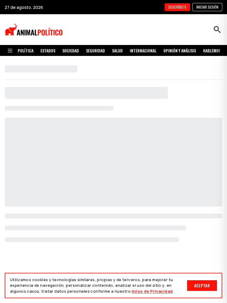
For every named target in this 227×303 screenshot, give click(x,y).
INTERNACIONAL (143, 50)
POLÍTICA (25, 50)
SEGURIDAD (95, 50)
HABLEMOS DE (214, 50)
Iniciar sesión (207, 6)
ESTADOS (47, 50)
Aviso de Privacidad (152, 291)
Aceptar (202, 285)
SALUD (117, 50)
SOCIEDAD (70, 50)
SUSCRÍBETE (177, 6)
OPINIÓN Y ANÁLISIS (179, 50)
